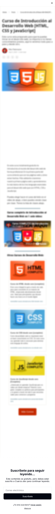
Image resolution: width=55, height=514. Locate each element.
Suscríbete (28, 496)
